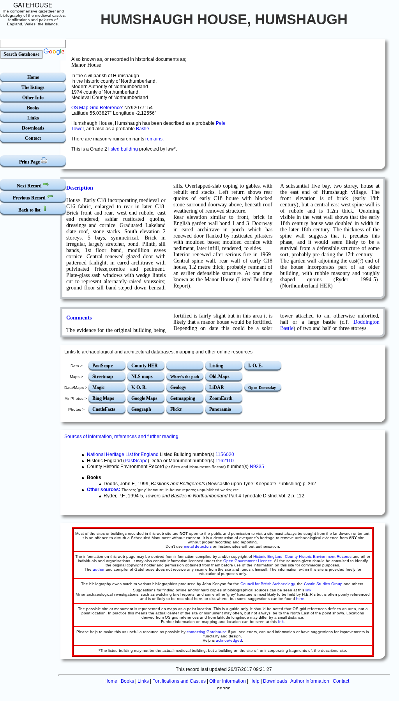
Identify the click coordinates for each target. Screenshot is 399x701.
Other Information (227, 681)
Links (33, 118)
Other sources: (103, 489)
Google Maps (144, 398)
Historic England (267, 556)
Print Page (30, 162)
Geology (178, 387)
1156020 (224, 454)
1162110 (224, 460)
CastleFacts (103, 409)
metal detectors (198, 546)
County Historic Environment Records (318, 556)
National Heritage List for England (123, 454)
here (300, 598)
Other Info (33, 97)
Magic (98, 387)
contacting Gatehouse (207, 632)
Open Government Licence (247, 561)
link (308, 590)
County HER (144, 365)
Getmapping (182, 398)
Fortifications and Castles (179, 681)
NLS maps (142, 376)
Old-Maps (219, 376)
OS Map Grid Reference (96, 107)
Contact (33, 138)
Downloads (33, 128)
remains (153, 139)
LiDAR (216, 387)
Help (254, 681)
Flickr (176, 409)
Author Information (309, 681)
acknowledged (229, 640)
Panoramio (220, 409)
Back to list (30, 210)
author (98, 569)
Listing (216, 365)
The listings (32, 87)
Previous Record (30, 198)
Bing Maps (103, 398)
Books (33, 107)
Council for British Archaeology (267, 584)
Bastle (142, 128)
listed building (123, 149)
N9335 (257, 466)
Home (33, 77)
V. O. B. (139, 387)
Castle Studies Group (323, 584)
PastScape (102, 365)
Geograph (141, 409)
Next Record (30, 185)
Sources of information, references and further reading (121, 436)
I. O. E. (255, 365)
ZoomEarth (221, 398)
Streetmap (102, 376)
